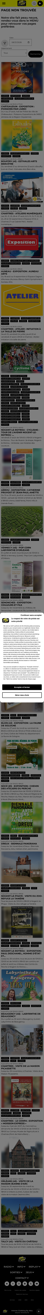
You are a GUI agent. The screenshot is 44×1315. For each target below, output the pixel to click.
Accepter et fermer (22, 687)
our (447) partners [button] (14, 626)
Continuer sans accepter (31, 615)
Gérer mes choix (22, 695)
